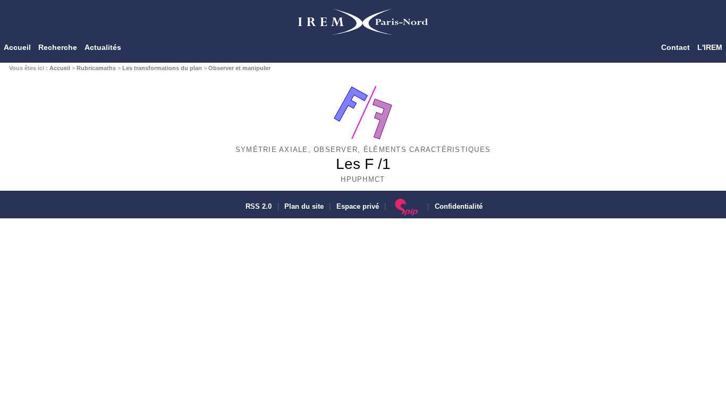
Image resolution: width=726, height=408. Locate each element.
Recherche (57, 47)
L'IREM (709, 47)
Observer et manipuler (239, 68)
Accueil (17, 47)
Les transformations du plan (162, 68)
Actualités (103, 47)
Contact (675, 47)
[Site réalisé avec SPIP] (407, 206)
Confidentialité (459, 206)
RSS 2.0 (257, 206)
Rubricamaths (96, 68)
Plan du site (304, 206)
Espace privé (357, 206)
